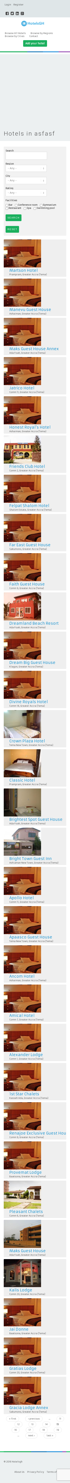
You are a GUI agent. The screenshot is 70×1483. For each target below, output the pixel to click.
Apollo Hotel (21, 897)
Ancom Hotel (22, 976)
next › (31, 1435)
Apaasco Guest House (30, 937)
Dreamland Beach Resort (34, 623)
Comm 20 (14, 1294)
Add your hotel (35, 43)
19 (58, 1429)
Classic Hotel (22, 780)
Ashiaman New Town (21, 862)
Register (18, 4)
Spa (29, 208)
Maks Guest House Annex (34, 348)
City (8, 176)
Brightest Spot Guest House (36, 819)
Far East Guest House (30, 545)
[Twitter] (12, 13)
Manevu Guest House (30, 309)
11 (60, 1418)
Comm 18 (14, 705)
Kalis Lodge (20, 1290)
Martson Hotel (23, 270)
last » (49, 1435)
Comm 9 (13, 588)
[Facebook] (7, 13)
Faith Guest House (27, 584)
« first (12, 1418)
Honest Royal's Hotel (30, 427)
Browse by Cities (14, 36)
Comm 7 (13, 1019)
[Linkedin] (17, 13)
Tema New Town (18, 745)
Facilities (11, 200)
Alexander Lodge (26, 1054)
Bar (11, 204)
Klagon (13, 666)
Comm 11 (14, 392)
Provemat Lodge (25, 1172)
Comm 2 (13, 470)
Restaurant (15, 208)
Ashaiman (15, 313)
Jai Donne (19, 1329)
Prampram (15, 274)
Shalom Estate (17, 509)
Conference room (28, 204)
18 (43, 1429)
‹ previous (34, 1418)
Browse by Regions (42, 33)
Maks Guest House (27, 1250)
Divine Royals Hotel (28, 701)
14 (46, 1424)
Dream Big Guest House (32, 662)
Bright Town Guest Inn (30, 858)
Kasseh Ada (16, 1098)
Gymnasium (49, 204)
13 (32, 1424)
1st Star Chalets (24, 1094)
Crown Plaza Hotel (27, 741)
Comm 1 (13, 1058)
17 (30, 1429)
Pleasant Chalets (26, 1211)
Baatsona (14, 1176)
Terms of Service (56, 1471)
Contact (33, 36)
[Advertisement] (35, 89)
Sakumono (15, 549)
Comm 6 (13, 1215)
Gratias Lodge (23, 1368)
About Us (19, 1471)
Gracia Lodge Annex (28, 1407)
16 (15, 1429)
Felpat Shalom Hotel (29, 505)
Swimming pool (46, 208)
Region (10, 164)
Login (8, 4)
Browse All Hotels (15, 33)
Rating (9, 188)
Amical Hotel (22, 1015)
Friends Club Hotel (27, 466)
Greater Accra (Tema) (34, 274)
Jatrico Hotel (21, 388)
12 (18, 1424)
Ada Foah (14, 352)
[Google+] (22, 13)
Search (10, 151)
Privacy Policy (35, 1471)
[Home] (35, 24)
